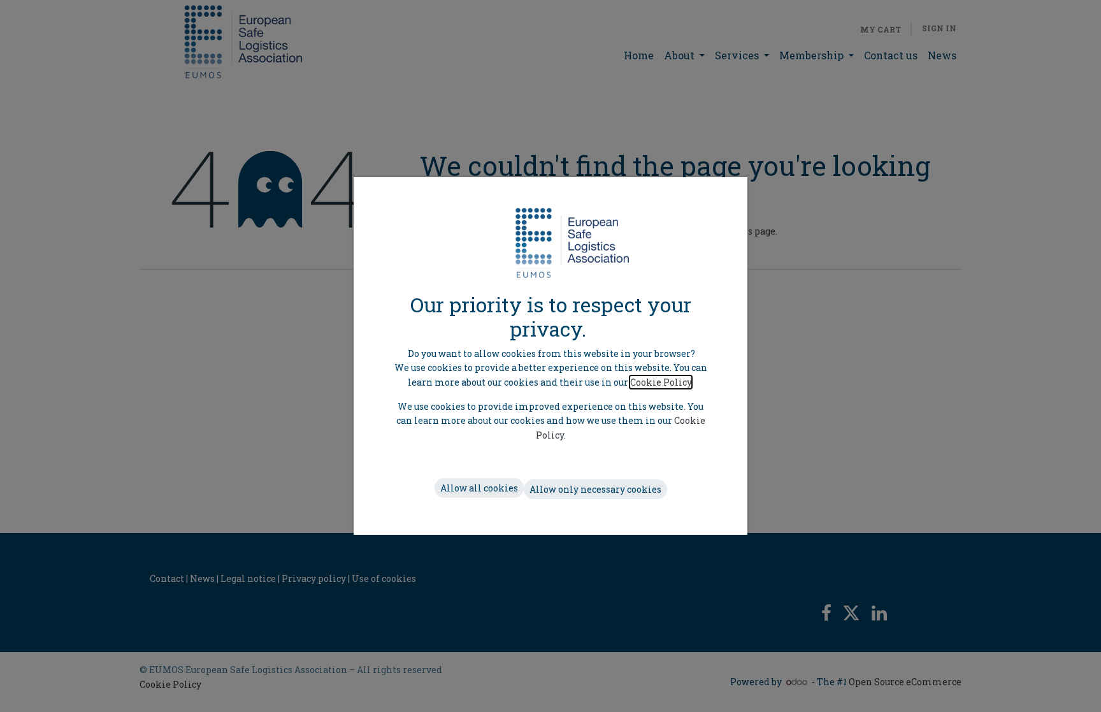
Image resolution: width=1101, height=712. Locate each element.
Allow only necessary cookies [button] (595, 489)
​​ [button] (479, 488)
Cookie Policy (660, 382)
